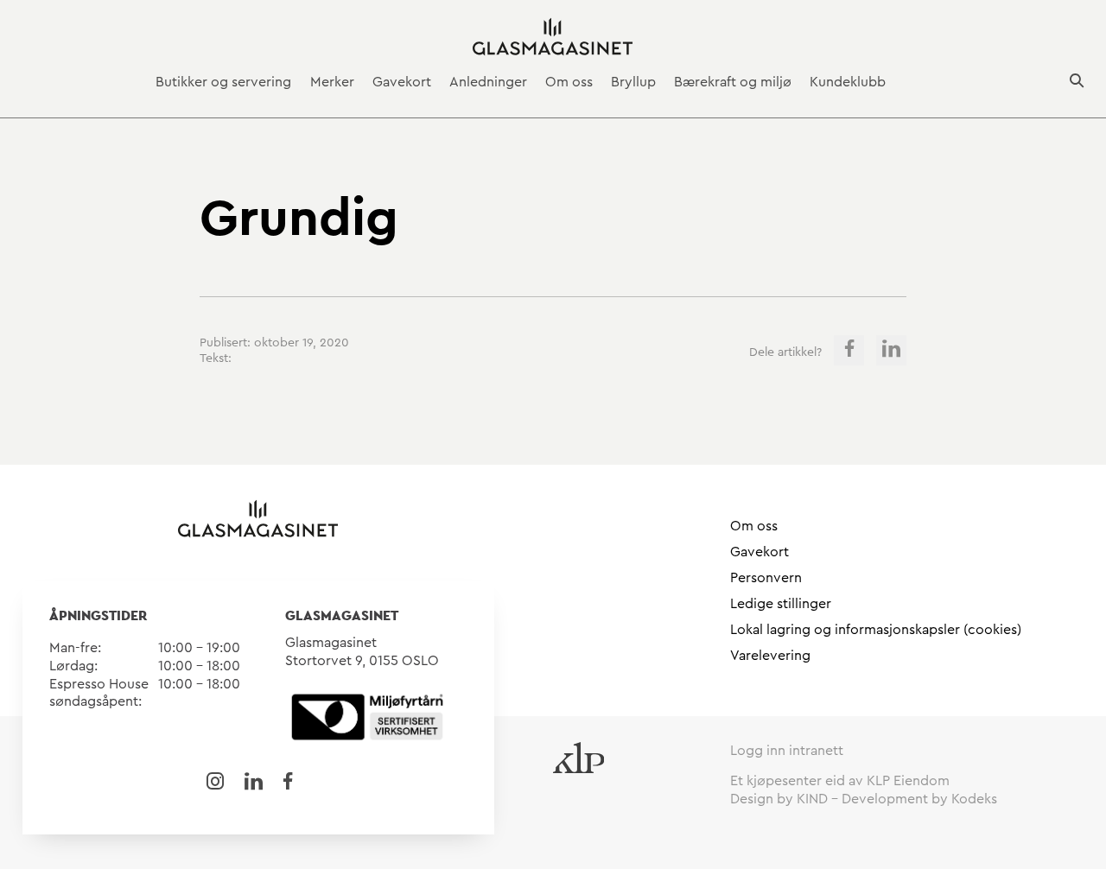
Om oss (569, 82)
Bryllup (633, 82)
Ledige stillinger (780, 604)
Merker (332, 82)
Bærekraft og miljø (732, 82)
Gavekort (401, 82)
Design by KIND (779, 799)
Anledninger (488, 82)
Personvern (766, 578)
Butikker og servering (223, 82)
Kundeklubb (848, 82)
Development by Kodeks (919, 799)
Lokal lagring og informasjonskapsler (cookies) (875, 630)
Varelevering (770, 656)
